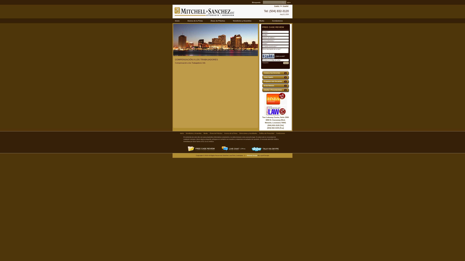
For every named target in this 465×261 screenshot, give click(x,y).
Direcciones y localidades (248, 133)
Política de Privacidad (266, 133)
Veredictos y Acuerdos (242, 21)
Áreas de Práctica (218, 21)
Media (261, 21)
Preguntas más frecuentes (273, 81)
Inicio (177, 21)
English (276, 6)
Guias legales (268, 77)
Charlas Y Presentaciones (273, 90)
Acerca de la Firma (195, 21)
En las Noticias (269, 86)
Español (285, 6)
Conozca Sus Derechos (272, 73)
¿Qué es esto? (280, 56)
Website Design (252, 155)
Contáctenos (277, 21)
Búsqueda (256, 2)
